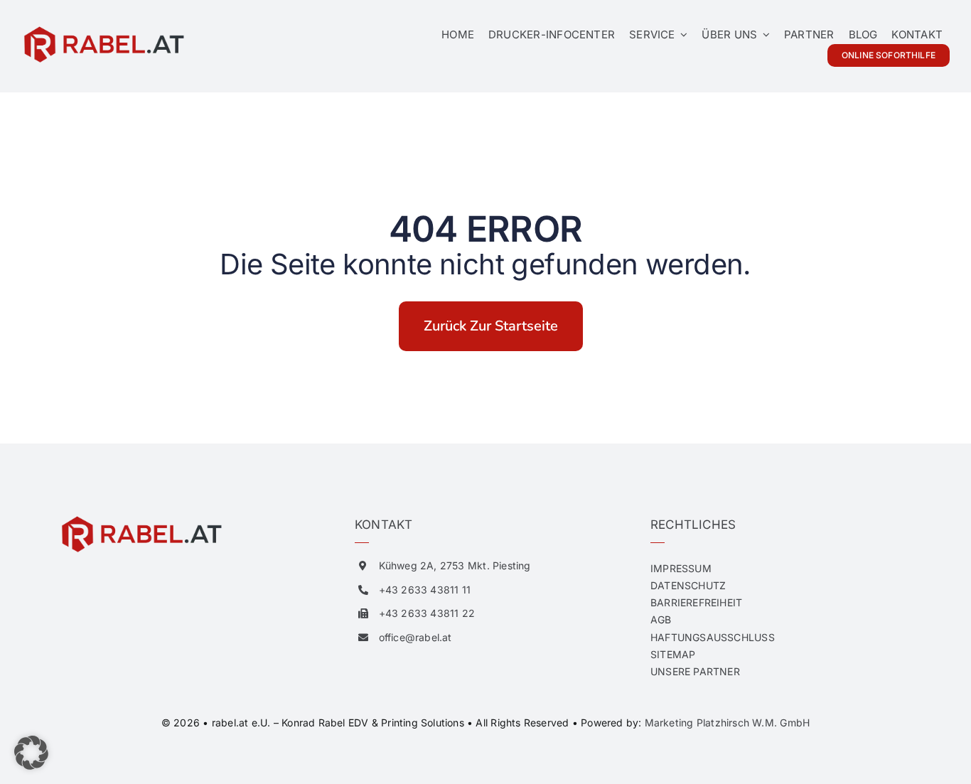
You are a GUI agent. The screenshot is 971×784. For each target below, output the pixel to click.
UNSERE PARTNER (695, 671)
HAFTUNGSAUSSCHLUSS (712, 637)
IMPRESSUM (681, 568)
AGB (661, 619)
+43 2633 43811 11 (425, 590)
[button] (31, 752)
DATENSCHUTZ (688, 585)
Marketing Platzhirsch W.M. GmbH (727, 722)
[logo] (103, 29)
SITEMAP (672, 654)
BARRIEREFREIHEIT (696, 602)
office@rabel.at (415, 637)
